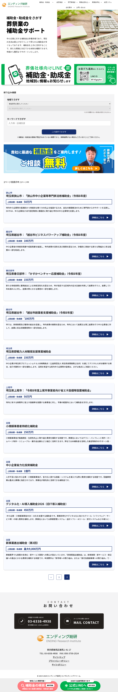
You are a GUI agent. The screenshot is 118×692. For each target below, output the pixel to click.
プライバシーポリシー (59, 660)
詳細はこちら (98, 217)
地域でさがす (13, 99)
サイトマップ (59, 657)
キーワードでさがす (16, 118)
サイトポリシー (59, 664)
